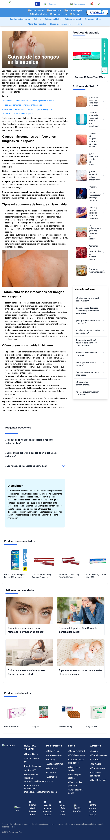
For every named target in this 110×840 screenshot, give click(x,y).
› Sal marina (95, 764)
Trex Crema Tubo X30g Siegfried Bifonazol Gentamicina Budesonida (42, 576)
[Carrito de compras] (98, 4)
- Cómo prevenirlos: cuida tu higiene (17, 114)
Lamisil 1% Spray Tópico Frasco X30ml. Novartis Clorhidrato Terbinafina (14, 576)
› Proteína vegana (98, 755)
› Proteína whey (97, 768)
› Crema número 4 (76, 751)
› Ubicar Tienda (31, 754)
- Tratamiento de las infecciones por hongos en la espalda (27, 109)
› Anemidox (51, 777)
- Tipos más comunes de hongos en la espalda (22, 105)
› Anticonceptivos (54, 764)
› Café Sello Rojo (98, 780)
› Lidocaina (51, 772)
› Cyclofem (51, 768)
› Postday (50, 759)
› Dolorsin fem (52, 751)
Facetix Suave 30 (11, 727)
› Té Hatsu (95, 759)
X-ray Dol (35, 727)
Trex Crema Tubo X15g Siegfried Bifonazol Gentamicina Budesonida (70, 576)
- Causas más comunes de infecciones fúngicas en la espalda (29, 101)
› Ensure (94, 751)
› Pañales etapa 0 (76, 755)
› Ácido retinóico (54, 755)
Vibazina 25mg (65, 727)
